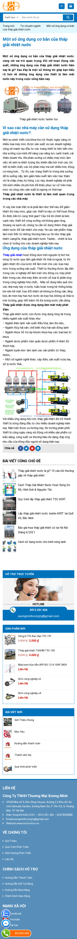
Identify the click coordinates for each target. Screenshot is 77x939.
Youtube (15, 919)
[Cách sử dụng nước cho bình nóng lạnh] (9, 546)
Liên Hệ (9, 859)
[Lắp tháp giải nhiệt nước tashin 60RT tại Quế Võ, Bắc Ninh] (9, 518)
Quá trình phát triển (26, 766)
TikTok (14, 925)
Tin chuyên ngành (30, 26)
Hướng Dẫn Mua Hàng (17, 890)
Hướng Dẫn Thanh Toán (18, 877)
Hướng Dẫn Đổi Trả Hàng (19, 883)
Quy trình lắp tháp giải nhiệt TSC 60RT (42, 499)
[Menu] (62, 6)
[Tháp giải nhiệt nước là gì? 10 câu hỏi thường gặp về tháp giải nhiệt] (9, 475)
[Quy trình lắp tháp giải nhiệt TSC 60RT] (9, 503)
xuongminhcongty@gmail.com (38, 616)
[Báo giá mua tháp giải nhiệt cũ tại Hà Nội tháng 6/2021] (9, 532)
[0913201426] (6, 933)
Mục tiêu (20, 731)
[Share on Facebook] (20, 448)
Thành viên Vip (23, 755)
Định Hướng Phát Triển (18, 853)
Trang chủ (8, 26)
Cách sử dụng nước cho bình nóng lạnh (42, 542)
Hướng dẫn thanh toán (27, 743)
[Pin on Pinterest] (32, 448)
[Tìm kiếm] (68, 17)
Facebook (15, 913)
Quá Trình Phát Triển (17, 847)
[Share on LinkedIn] (38, 448)
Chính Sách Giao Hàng (17, 896)
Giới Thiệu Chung (24, 720)
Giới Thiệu (11, 841)
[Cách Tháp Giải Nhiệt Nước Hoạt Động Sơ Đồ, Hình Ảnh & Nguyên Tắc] (9, 489)
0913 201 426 (38, 610)
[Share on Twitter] (26, 448)
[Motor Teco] (19, 6)
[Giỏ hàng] (71, 6)
